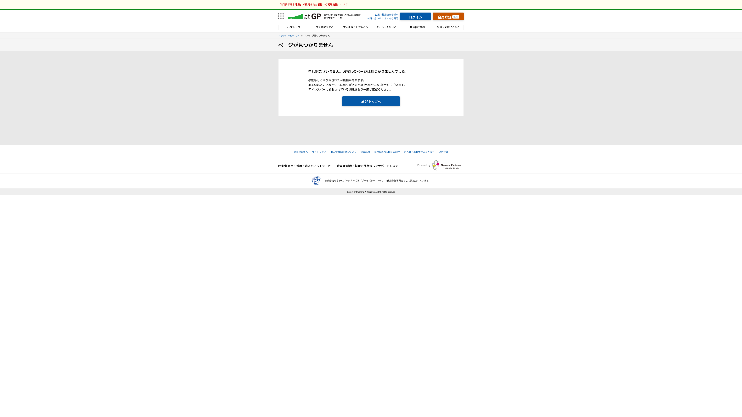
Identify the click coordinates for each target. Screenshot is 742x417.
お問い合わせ (374, 18)
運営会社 (443, 151)
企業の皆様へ (301, 151)
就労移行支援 (417, 27)
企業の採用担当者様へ (386, 14)
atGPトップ (293, 27)
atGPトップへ (371, 101)
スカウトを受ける (386, 27)
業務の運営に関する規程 (387, 151)
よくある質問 (391, 18)
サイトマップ (319, 151)
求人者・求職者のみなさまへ (419, 151)
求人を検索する (325, 27)
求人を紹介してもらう (355, 27)
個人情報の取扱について (343, 151)
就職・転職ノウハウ (448, 27)
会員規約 (365, 151)
